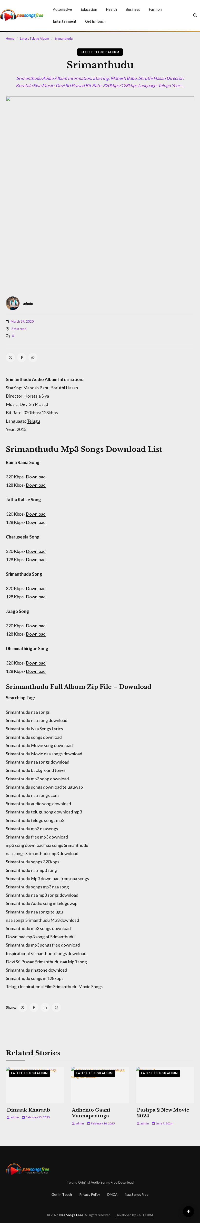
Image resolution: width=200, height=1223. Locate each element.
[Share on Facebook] (34, 1007)
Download (36, 476)
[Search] (195, 15)
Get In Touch (95, 21)
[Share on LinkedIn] (45, 1007)
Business (133, 9)
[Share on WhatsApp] (56, 1007)
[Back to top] (188, 1211)
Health (111, 9)
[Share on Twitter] (22, 1007)
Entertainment (64, 21)
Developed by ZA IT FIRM (134, 1215)
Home (10, 38)
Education (89, 9)
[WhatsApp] (33, 357)
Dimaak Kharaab (28, 1110)
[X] (10, 357)
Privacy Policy (89, 1194)
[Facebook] (21, 357)
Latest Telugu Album (34, 38)
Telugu (33, 421)
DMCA (112, 1194)
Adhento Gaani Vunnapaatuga (91, 1113)
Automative (62, 9)
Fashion (155, 9)
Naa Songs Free (137, 1194)
